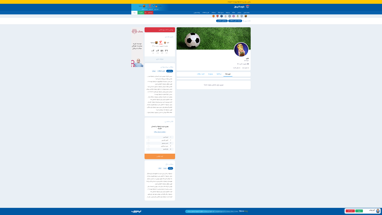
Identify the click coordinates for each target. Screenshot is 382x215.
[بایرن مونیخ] (233, 16)
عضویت (141, 13)
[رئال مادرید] (237, 16)
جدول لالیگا (221, 13)
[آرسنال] (217, 16)
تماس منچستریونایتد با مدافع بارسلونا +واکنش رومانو (159, 89)
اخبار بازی (156, 9)
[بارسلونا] (246, 16)
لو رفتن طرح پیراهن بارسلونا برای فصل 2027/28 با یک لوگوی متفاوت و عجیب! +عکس (159, 92)
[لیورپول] (225, 16)
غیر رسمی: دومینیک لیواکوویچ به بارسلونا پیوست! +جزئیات (159, 81)
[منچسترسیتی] (241, 16)
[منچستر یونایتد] (213, 16)
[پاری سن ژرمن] (221, 16)
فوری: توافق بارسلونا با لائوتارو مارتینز (163, 84)
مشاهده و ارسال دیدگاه (159, 132)
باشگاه (233, 13)
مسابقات (213, 13)
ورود (134, 13)
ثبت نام (350, 211)
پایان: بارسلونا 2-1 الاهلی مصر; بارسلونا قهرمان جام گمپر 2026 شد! (159, 105)
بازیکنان (239, 13)
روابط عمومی (197, 13)
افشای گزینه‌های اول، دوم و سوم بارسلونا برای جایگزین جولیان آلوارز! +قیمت (159, 107)
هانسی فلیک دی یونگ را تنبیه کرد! (164, 79)
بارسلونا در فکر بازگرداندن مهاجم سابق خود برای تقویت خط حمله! (159, 194)
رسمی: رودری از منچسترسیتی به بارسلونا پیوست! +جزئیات (159, 189)
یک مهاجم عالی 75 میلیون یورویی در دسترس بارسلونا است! (159, 179)
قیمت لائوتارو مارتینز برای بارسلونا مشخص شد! (161, 100)
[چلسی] (229, 16)
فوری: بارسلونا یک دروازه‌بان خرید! (164, 110)
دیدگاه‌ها (219, 74)
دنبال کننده (236, 68)
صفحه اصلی (246, 13)
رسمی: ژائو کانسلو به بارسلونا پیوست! (163, 94)
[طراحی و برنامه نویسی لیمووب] (136, 213)
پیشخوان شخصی (222, 21)
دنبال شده (245, 68)
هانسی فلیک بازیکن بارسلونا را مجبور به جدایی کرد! (160, 87)
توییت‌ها (227, 74)
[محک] (137, 67)
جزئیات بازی (159, 59)
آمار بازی (151, 9)
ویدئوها (228, 13)
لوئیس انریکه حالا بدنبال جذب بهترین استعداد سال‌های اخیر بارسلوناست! (159, 187)
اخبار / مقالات (200, 74)
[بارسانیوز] (242, 7)
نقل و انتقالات (205, 13)
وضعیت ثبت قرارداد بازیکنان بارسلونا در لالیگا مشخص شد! (159, 97)
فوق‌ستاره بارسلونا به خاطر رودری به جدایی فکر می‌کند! (159, 181)
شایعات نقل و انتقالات (235, 21)
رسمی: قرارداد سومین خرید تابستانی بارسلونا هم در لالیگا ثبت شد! (159, 76)
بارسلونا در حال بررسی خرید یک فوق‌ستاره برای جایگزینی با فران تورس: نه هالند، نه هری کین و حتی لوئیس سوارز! (159, 174)
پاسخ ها (210, 74)
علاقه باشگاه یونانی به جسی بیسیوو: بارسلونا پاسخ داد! (159, 112)
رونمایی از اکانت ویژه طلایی (166, 30)
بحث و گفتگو (145, 9)
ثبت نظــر (160, 156)
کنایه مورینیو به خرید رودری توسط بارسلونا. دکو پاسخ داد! (159, 102)
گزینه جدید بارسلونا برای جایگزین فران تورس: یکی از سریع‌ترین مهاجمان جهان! (159, 197)
